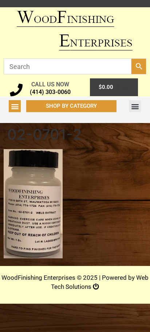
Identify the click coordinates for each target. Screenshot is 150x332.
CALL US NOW (50, 84)
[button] (15, 106)
